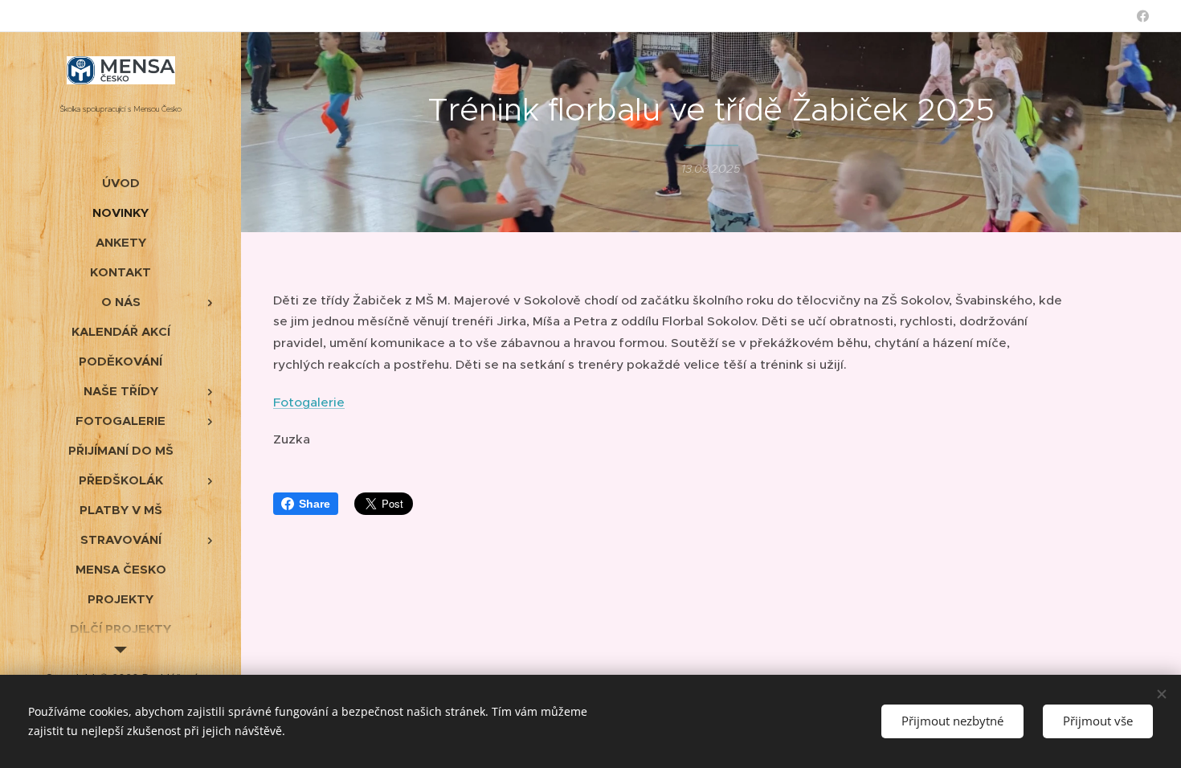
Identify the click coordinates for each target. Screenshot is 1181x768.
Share (314, 503)
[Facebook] (1143, 16)
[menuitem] (120, 183)
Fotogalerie (309, 402)
